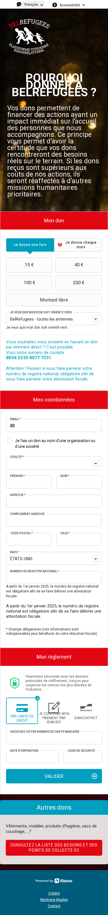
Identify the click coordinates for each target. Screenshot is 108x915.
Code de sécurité (81, 750)
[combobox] (54, 318)
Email (15, 419)
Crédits (54, 893)
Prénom (17, 476)
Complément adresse (27, 514)
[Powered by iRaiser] (54, 881)
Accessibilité (70, 4)
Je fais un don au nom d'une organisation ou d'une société (55, 443)
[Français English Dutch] (33, 4)
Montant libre (54, 300)
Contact (54, 906)
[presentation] (30, 244)
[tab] (30, 245)
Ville (65, 533)
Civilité (17, 457)
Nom (64, 476)
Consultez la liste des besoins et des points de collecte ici (54, 847)
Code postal (22, 533)
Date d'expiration (24, 750)
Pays (14, 552)
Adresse (18, 495)
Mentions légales (54, 900)
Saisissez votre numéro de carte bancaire (44, 731)
